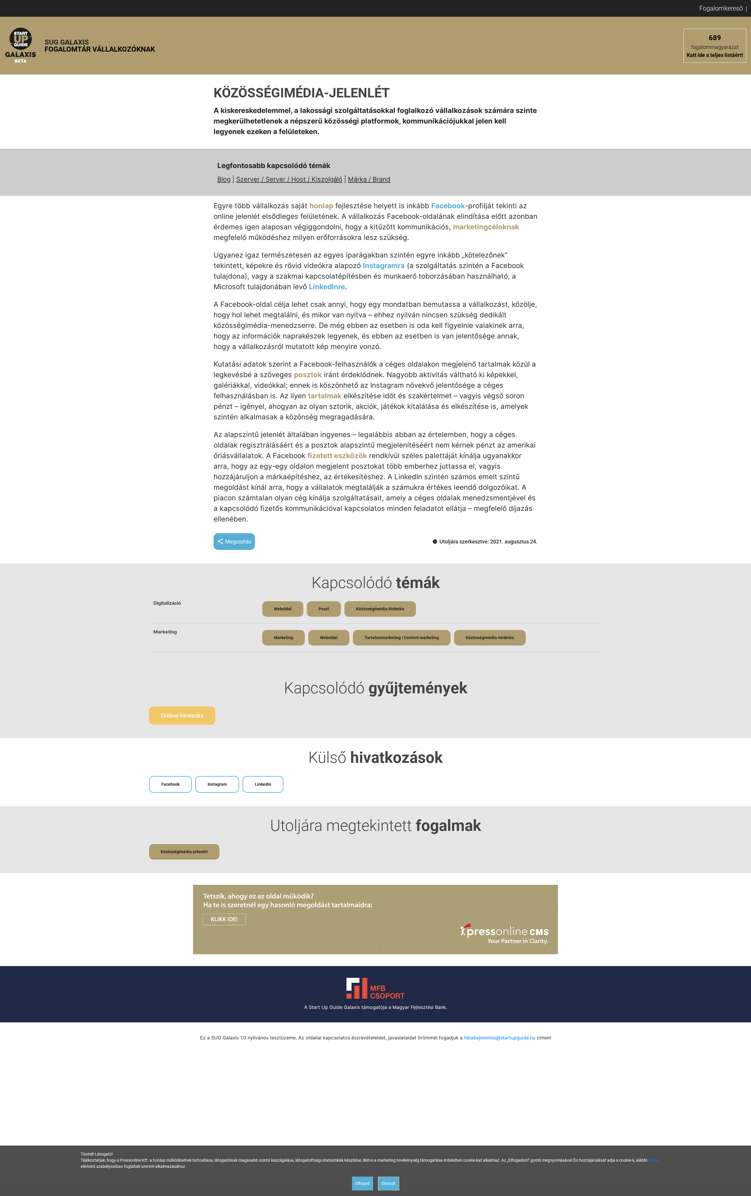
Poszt (324, 609)
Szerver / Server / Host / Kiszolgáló (289, 179)
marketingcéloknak (486, 227)
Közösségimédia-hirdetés (380, 609)
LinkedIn (263, 784)
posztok (308, 374)
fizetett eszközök (337, 455)
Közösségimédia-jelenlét (184, 851)
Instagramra (384, 265)
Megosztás (238, 541)
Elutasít (388, 1183)
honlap (321, 205)
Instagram (217, 784)
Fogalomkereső (721, 8)
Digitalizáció (167, 603)
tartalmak (324, 396)
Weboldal (283, 609)
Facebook (448, 205)
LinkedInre (327, 286)
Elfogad (363, 1183)
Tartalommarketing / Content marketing (402, 637)
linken (653, 1160)
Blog (224, 179)
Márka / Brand (369, 179)
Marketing (165, 632)
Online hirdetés (182, 715)
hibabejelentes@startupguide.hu (499, 1038)
